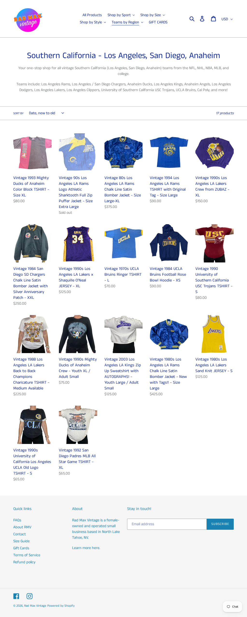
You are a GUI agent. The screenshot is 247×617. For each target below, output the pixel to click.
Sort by (18, 113)
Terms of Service (26, 555)
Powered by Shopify (61, 606)
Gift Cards (21, 548)
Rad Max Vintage (35, 606)
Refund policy (24, 562)
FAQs (17, 520)
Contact (19, 534)
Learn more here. (86, 548)
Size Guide (21, 541)
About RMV (22, 527)
